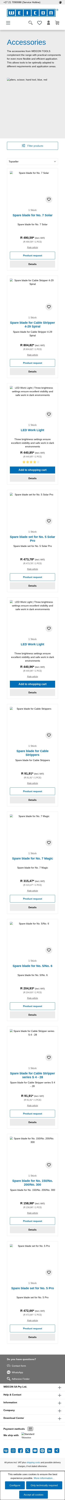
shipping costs (33, 1462)
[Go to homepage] (32, 13)
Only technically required (44, 1485)
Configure (15, 1485)
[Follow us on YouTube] (36, 1450)
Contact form (19, 1365)
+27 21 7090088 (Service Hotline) (21, 2)
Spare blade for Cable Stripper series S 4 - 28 (32, 1075)
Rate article (32, 247)
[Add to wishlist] (48, 199)
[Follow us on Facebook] (21, 1450)
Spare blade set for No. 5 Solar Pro (32, 538)
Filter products (35, 145)
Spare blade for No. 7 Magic (32, 858)
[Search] (30, 22)
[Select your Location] (60, 2)
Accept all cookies (33, 1494)
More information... (44, 1478)
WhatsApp (17, 1372)
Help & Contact (12, 1394)
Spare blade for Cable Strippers (32, 753)
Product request (32, 255)
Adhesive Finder (21, 1379)
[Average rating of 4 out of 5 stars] (32, 463)
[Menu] (8, 23)
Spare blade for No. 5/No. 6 (32, 966)
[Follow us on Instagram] (14, 1450)
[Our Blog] (7, 1450)
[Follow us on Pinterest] (43, 1450)
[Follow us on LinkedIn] (50, 1450)
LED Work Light (32, 430)
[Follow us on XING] (56, 1450)
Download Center (13, 1418)
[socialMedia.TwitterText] (29, 1450)
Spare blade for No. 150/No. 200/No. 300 (32, 1182)
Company (9, 1410)
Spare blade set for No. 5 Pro (32, 1288)
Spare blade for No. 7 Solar (33, 215)
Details (32, 264)
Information (10, 1402)
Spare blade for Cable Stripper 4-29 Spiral (32, 324)
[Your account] (48, 22)
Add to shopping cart (32, 469)
